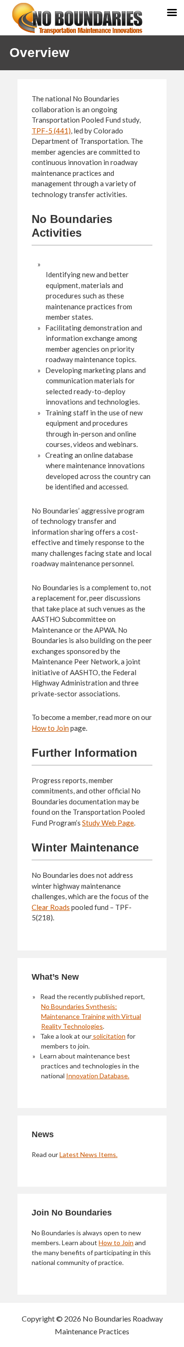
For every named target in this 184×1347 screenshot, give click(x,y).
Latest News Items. (88, 1154)
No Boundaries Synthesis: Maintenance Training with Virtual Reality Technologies (91, 1016)
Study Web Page (108, 822)
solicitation (108, 1036)
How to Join (50, 728)
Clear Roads (51, 907)
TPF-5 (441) (51, 130)
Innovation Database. (97, 1076)
